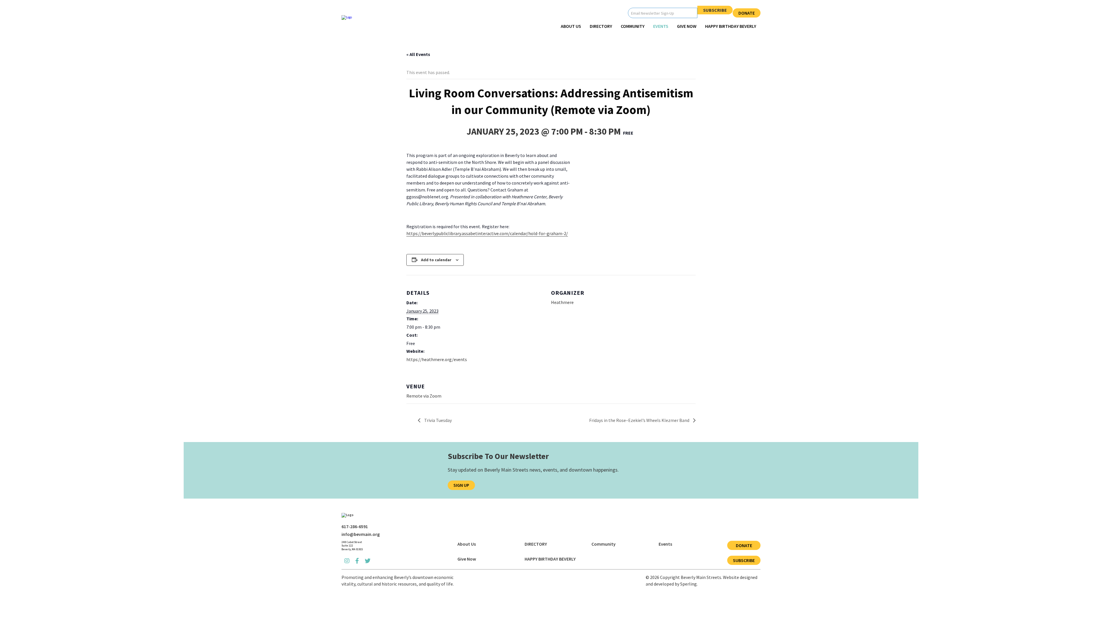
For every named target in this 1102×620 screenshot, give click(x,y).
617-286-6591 (355, 526)
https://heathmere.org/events (436, 359)
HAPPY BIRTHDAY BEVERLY (730, 26)
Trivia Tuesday (437, 420)
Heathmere (562, 302)
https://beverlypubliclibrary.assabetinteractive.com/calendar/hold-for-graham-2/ (487, 233)
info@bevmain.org (361, 534)
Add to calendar (436, 259)
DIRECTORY (601, 26)
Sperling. (689, 584)
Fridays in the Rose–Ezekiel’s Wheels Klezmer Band (639, 420)
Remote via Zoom (423, 396)
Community (633, 26)
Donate (746, 13)
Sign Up (461, 485)
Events (660, 26)
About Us (571, 26)
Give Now (686, 26)
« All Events (418, 54)
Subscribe (715, 10)
